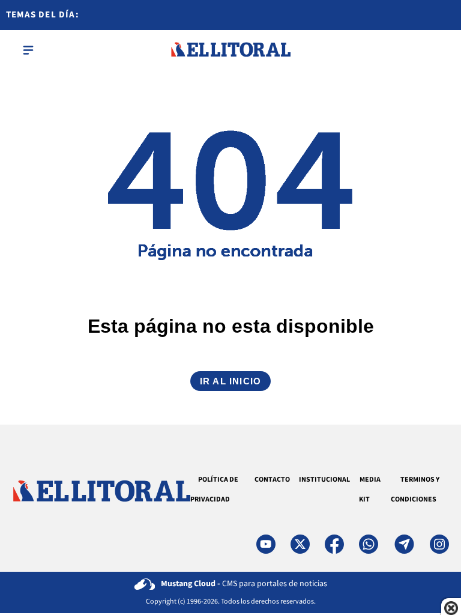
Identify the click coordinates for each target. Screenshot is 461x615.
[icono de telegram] (404, 544)
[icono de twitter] (300, 544)
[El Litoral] (230, 50)
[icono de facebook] (334, 544)
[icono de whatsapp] (368, 544)
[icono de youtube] (266, 544)
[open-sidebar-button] (28, 50)
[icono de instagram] (439, 544)
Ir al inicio (230, 381)
